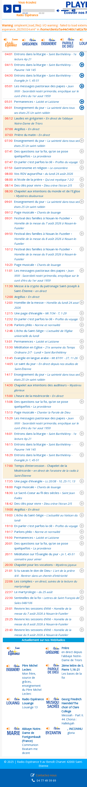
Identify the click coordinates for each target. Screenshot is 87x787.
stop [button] (17, 9)
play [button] (7, 9)
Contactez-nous (46, 775)
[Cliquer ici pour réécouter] (82, 65)
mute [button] (60, 10)
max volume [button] (74, 11)
